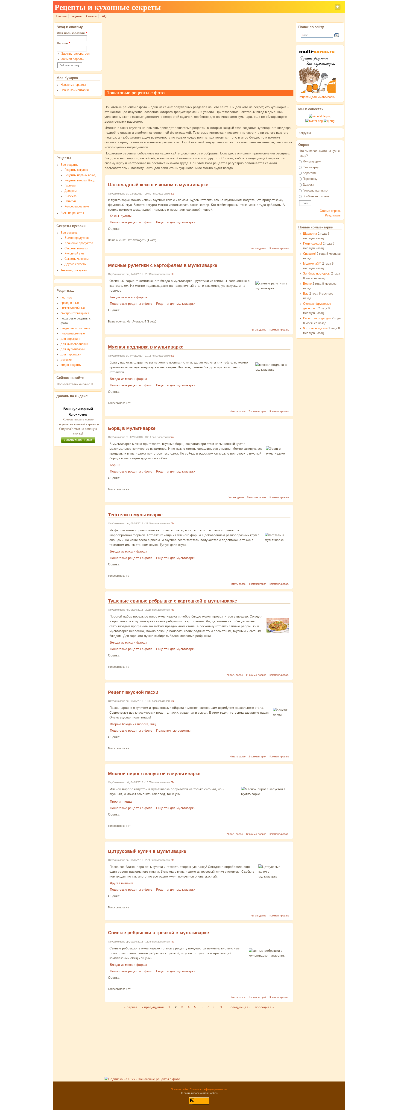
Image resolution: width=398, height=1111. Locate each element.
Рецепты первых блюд (80, 175)
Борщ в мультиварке (131, 428)
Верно (307, 283)
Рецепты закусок (76, 169)
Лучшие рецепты (72, 213)
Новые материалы (73, 84)
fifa (172, 193)
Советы (91, 16)
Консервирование (76, 206)
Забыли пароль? (72, 59)
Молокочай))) (312, 263)
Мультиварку (312, 161)
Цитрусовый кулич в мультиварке (147, 851)
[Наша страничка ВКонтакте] (320, 116)
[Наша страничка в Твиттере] (314, 121)
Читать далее (258, 248)
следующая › (240, 1007)
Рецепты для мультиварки (175, 222)
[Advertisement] (199, 54)
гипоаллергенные (73, 333)
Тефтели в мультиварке (135, 514)
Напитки (70, 201)
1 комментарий (257, 997)
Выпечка (70, 196)
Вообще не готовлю (316, 196)
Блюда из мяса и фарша (128, 297)
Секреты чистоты (76, 258)
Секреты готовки (76, 248)
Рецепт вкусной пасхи (133, 692)
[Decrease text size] (327, 9)
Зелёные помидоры (316, 273)
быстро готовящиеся (75, 313)
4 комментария (257, 583)
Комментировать (279, 248)
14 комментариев (256, 675)
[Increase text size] (338, 9)
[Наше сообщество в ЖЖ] (329, 121)
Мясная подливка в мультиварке (145, 346)
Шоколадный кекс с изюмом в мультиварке (158, 184)
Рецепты (76, 16)
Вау (305, 293)
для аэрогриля (71, 338)
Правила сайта (179, 1089)
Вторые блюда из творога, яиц (133, 724)
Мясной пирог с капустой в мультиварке (154, 773)
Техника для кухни (74, 270)
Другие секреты (75, 264)
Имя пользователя (72, 33)
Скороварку (311, 167)
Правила (61, 16)
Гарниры (70, 185)
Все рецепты (69, 164)
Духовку (308, 184)
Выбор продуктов (76, 237)
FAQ (103, 16)
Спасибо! (309, 253)
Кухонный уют (74, 253)
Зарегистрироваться (75, 53)
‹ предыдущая (153, 1007)
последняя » (264, 1007)
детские (66, 359)
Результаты (333, 215)
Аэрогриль (310, 173)
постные (66, 297)
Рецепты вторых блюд (79, 180)
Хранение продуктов (78, 243)
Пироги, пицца (121, 801)
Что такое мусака (315, 328)
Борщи (115, 465)
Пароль (63, 43)
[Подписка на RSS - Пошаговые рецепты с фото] (142, 1079)
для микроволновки (74, 344)
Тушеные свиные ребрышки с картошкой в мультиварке (172, 600)
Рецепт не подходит (317, 318)
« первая (131, 1007)
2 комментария (257, 411)
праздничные (70, 302)
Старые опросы (330, 211)
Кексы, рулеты (121, 216)
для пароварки (71, 354)
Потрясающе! (312, 243)
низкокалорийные (73, 308)
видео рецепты (71, 364)
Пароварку (310, 178)
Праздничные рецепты (173, 730)
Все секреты (69, 232)
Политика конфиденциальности (208, 1089)
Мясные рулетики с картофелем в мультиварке (162, 265)
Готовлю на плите (315, 190)
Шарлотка (310, 233)
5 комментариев (256, 497)
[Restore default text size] (332, 9)
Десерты (70, 190)
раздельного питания (75, 328)
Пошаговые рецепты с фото (131, 222)
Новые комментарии (75, 90)
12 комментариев (256, 834)
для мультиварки (73, 349)
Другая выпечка (122, 883)
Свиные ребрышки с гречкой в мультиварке (158, 932)
